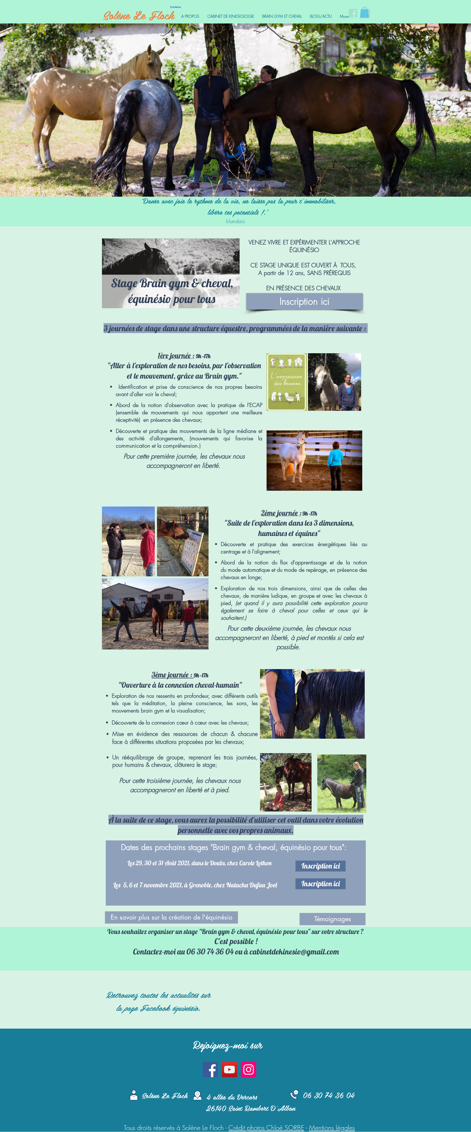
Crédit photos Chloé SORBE (266, 1127)
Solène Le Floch (138, 14)
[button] (364, 12)
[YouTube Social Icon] (229, 1069)
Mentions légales (332, 1127)
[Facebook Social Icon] (210, 1069)
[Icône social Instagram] (248, 1069)
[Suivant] (440, 110)
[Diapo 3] (229, 183)
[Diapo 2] (236, 183)
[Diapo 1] (242, 183)
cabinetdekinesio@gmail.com (294, 951)
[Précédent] (31, 110)
